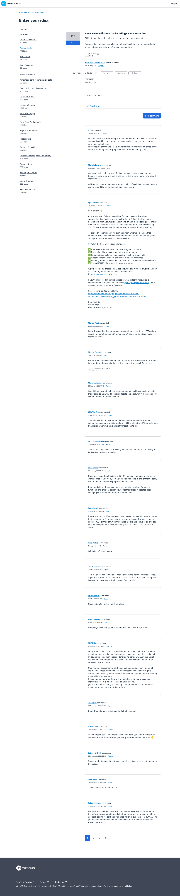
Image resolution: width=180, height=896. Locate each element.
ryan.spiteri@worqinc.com (137, 282)
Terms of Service (24, 881)
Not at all (108, 73)
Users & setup (26, 181)
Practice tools (26, 139)
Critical (136, 73)
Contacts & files (27, 96)
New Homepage (27, 113)
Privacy (43, 881)
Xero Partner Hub (28, 189)
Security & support (28, 172)
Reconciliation (26, 48)
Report (105, 133)
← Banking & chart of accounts (31, 12)
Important (121, 73)
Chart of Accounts (28, 39)
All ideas (24, 34)
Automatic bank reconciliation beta (36, 80)
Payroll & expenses (29, 130)
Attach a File (95, 106)
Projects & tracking (28, 147)
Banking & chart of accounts (33, 88)
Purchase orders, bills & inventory (35, 155)
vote (72, 43)
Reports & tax (26, 164)
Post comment (152, 116)
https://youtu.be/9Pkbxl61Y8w (103, 274)
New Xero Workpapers (30, 122)
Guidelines (59, 881)
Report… (101, 66)
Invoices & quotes (28, 105)
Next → (108, 838)
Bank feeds (25, 56)
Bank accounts (26, 65)
